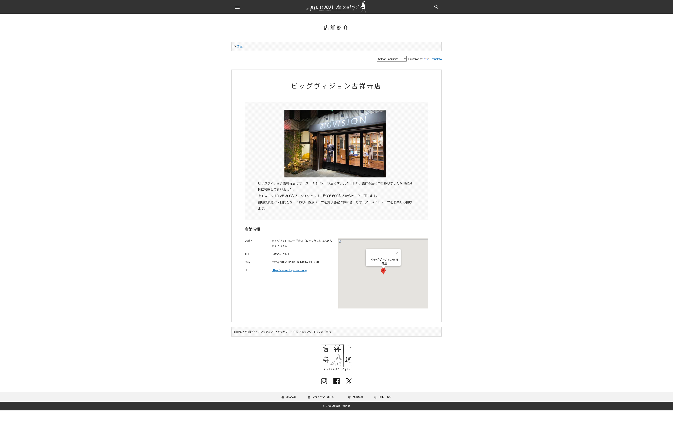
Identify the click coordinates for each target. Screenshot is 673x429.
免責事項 (358, 397)
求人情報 (291, 397)
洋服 (240, 46)
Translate (436, 59)
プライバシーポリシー (324, 397)
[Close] (396, 253)
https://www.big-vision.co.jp (289, 270)
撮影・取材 (385, 397)
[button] (383, 271)
